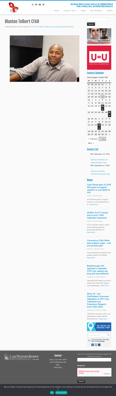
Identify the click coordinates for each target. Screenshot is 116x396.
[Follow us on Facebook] (37, 4)
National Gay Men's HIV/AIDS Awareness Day (100, 172)
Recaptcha (81, 365)
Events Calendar (95, 73)
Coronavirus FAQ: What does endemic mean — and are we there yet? (99, 243)
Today (102, 139)
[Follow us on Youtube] (40, 4)
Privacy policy (61, 393)
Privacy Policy (58, 367)
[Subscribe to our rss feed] (33, 4)
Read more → (95, 204)
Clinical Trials (69, 10)
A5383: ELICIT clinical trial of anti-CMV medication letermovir (97, 215)
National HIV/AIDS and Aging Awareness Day (99, 161)
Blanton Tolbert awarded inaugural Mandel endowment (56, 27)
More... (58, 365)
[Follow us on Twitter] (44, 4)
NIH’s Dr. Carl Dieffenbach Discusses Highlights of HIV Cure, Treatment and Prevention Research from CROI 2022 (98, 300)
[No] (113, 390)
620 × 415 (34, 27)
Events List (92, 149)
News (83, 10)
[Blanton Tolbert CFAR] (44, 58)
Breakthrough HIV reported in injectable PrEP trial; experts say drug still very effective (98, 269)
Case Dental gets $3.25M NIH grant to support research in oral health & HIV (99, 188)
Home (56, 10)
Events (110, 10)
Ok (52, 393)
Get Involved (95, 10)
